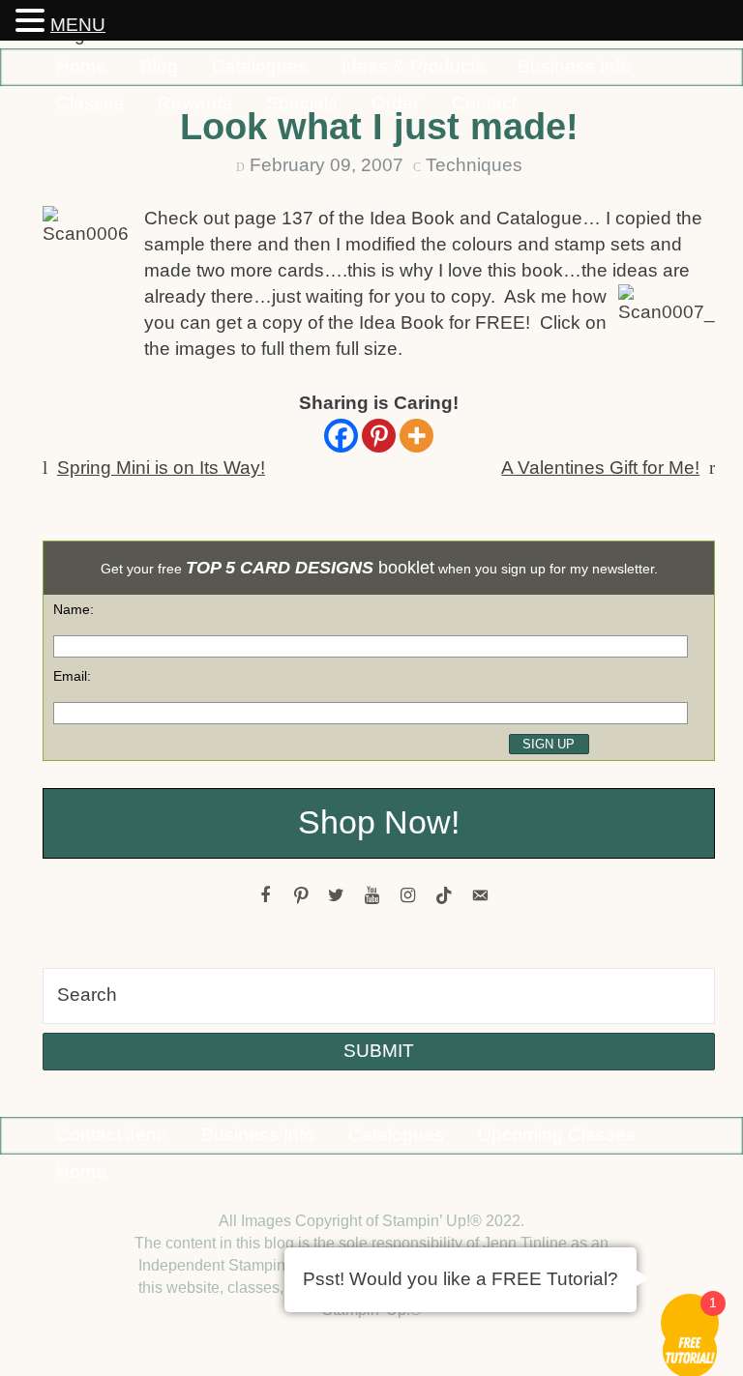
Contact (484, 103)
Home (81, 66)
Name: (73, 609)
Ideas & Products (413, 66)
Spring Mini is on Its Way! (161, 467)
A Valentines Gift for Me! (600, 467)
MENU (77, 25)
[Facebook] (341, 436)
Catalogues (260, 66)
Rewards (195, 103)
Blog (159, 66)
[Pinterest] (379, 436)
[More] (416, 436)
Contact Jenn (111, 1135)
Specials (302, 103)
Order (395, 103)
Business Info (574, 66)
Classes (90, 103)
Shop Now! (379, 822)
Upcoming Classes (557, 1135)
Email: (72, 676)
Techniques (474, 165)
